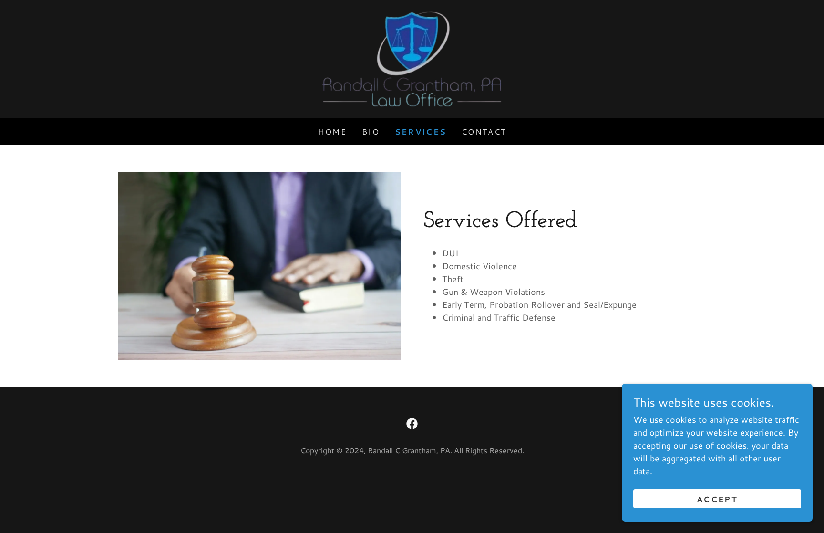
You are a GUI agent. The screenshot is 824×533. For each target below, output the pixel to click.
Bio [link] (371, 131)
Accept (717, 498)
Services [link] (420, 131)
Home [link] (332, 131)
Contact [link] (484, 131)
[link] (411, 58)
